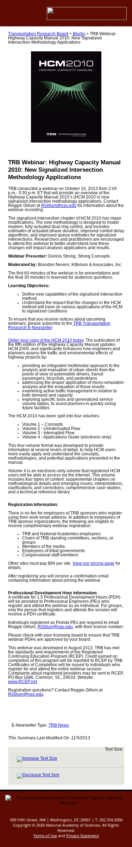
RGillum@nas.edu (58, 205)
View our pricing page (93, 563)
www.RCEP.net (22, 682)
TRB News (59, 725)
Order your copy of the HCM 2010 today (45, 340)
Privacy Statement (82, 835)
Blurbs (79, 34)
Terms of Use (45, 835)
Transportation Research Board (38, 34)
